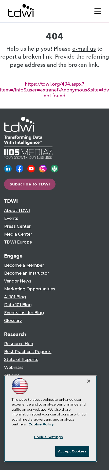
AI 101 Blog (15, 296)
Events (11, 218)
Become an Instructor (26, 273)
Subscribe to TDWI (30, 184)
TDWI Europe (18, 242)
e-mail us (84, 48)
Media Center (18, 234)
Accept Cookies (72, 451)
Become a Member (24, 265)
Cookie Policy (41, 424)
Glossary (13, 320)
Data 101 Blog (18, 304)
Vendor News (17, 281)
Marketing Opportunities (29, 289)
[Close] (88, 381)
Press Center (17, 226)
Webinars (14, 367)
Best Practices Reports (27, 351)
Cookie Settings (48, 437)
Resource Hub (18, 343)
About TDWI (17, 210)
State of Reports (21, 359)
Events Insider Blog (24, 312)
